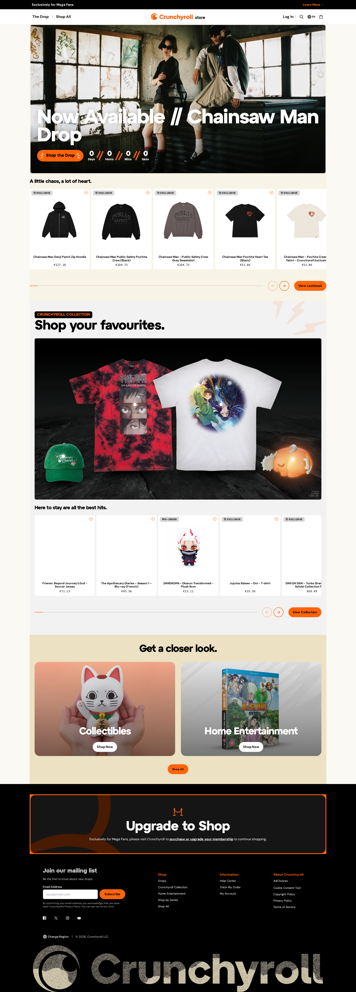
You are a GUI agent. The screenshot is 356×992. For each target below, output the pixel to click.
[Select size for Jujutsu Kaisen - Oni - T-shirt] (276, 519)
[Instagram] (68, 918)
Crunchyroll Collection (172, 887)
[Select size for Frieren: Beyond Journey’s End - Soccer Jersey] (91, 519)
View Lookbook (310, 286)
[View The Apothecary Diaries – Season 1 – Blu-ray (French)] (126, 547)
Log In (288, 16)
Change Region (58, 936)
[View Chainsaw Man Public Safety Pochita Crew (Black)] (121, 220)
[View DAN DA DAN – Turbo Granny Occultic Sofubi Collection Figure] (311, 547)
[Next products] (284, 286)
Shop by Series (168, 900)
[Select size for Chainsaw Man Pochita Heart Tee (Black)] (271, 192)
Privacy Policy (282, 900)
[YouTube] (79, 918)
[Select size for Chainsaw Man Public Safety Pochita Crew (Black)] (148, 192)
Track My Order (230, 887)
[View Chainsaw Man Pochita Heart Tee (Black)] (245, 220)
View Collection (305, 612)
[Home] (178, 16)
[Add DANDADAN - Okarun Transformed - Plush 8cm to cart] (215, 519)
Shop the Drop (60, 156)
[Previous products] (273, 286)
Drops (162, 881)
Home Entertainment (171, 893)
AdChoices (280, 881)
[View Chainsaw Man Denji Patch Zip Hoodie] (59, 220)
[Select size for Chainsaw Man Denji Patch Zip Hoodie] (86, 192)
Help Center (228, 881)
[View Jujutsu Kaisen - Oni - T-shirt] (135, 404)
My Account (228, 893)
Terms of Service (284, 907)
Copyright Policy (284, 894)
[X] (56, 918)
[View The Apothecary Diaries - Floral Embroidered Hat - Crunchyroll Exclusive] (63, 456)
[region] (178, 229)
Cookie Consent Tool (287, 888)
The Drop (40, 16)
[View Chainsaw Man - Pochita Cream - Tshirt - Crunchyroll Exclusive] (307, 220)
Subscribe (112, 894)
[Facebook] (44, 918)
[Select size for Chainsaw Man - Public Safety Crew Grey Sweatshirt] (210, 192)
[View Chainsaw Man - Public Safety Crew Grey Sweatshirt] (183, 220)
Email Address (52, 886)
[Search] (301, 17)
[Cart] (321, 17)
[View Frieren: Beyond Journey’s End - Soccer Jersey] (64, 547)
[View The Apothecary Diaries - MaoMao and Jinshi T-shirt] (221, 404)
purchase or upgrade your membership (201, 839)
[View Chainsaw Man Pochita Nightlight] (292, 459)
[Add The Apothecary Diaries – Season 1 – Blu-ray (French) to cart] (153, 519)
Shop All (63, 16)
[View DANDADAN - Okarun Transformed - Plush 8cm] (188, 547)
